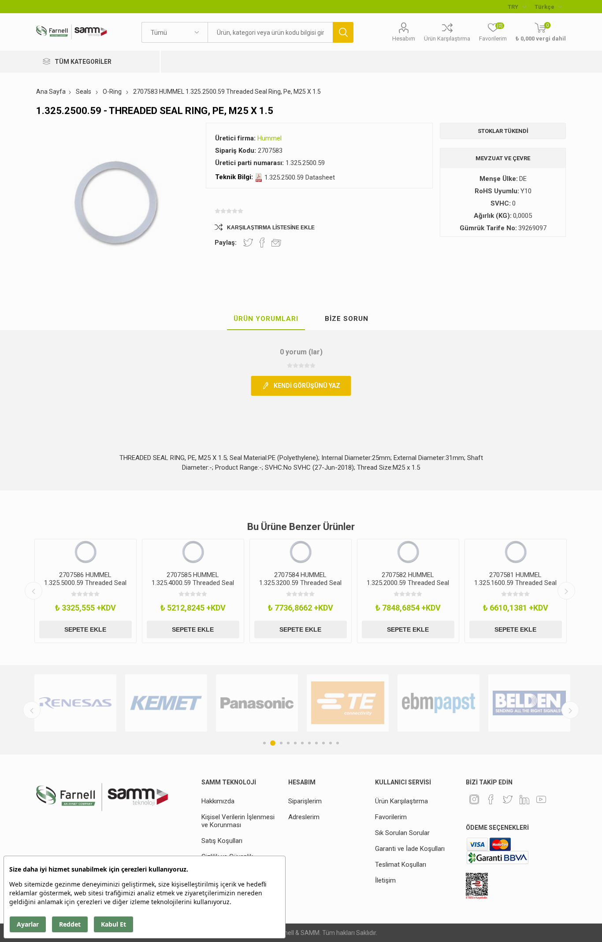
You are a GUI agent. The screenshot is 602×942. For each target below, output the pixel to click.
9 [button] (323, 743)
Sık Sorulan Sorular (402, 833)
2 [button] (272, 743)
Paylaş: (226, 243)
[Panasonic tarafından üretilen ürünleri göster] (257, 703)
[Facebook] (491, 799)
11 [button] (337, 743)
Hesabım (403, 38)
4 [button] (288, 743)
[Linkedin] (524, 799)
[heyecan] (508, 799)
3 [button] (281, 743)
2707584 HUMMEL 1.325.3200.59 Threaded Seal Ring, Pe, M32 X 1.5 (300, 583)
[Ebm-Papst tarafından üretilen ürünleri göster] (438, 703)
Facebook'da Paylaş (262, 242)
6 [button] (302, 743)
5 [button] (295, 743)
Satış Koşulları (221, 841)
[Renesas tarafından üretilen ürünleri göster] (75, 703)
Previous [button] (33, 591)
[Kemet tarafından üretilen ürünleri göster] (166, 703)
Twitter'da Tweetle (248, 242)
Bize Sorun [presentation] (346, 319)
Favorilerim (391, 817)
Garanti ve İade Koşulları (410, 849)
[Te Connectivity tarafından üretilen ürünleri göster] (347, 703)
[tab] (266, 319)
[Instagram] (474, 799)
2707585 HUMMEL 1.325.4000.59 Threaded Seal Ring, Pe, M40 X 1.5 (193, 583)
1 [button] (264, 743)
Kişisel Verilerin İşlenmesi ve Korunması (238, 821)
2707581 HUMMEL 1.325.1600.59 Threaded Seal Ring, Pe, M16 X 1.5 (515, 583)
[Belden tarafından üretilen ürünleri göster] (529, 703)
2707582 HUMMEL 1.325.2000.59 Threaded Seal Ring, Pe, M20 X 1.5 (408, 583)
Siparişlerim (305, 801)
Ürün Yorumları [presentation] (266, 319)
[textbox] (270, 32)
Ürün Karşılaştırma (447, 38)
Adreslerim (304, 817)
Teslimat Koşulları (400, 864)
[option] (85, 591)
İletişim (385, 880)
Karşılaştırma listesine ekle (271, 227)
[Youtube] (541, 799)
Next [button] (566, 591)
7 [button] (309, 743)
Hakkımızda (217, 801)
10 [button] (330, 743)
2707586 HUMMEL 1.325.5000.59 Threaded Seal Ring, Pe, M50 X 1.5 (85, 583)
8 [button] (316, 743)
